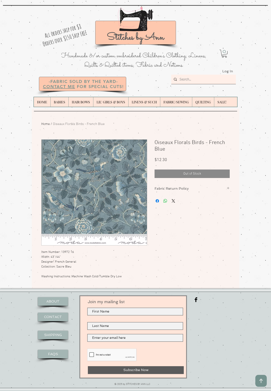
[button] (224, 54)
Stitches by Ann (135, 37)
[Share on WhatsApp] (165, 200)
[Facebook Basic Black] (196, 299)
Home (45, 124)
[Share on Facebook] (157, 200)
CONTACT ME (59, 86)
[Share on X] (173, 200)
